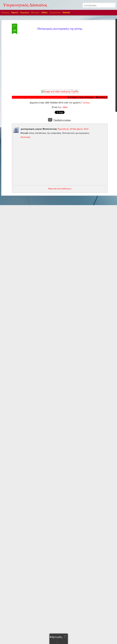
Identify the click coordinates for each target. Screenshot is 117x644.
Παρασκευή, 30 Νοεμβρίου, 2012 (73, 128)
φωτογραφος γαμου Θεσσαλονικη (39, 128)
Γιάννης (85, 102)
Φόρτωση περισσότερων (59, 188)
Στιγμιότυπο (55, 12)
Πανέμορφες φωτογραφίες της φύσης (59, 29)
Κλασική (5, 12)
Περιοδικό (24, 12)
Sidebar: (44, 12)
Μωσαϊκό (35, 12)
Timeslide (66, 12)
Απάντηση (25, 137)
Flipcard (14, 12)
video (65, 107)
